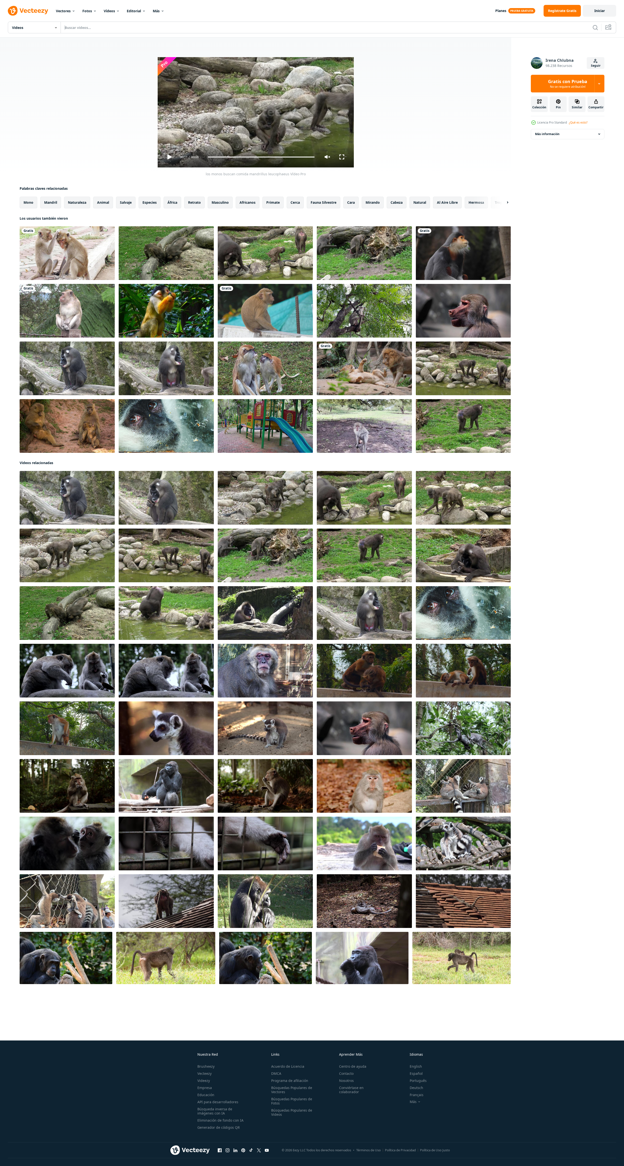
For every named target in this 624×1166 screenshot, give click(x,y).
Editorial (134, 11)
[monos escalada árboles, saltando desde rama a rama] (463, 728)
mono (28, 202)
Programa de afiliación (289, 1080)
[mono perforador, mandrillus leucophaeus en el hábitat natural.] (265, 613)
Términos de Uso (368, 1150)
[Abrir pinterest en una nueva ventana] (243, 1150)
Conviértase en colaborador (351, 1089)
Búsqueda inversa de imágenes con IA (214, 1111)
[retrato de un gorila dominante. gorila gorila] (265, 901)
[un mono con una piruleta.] (265, 311)
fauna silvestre (323, 202)
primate (273, 202)
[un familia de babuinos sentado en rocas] (67, 426)
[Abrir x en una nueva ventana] (259, 1150)
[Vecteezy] (28, 11)
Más (156, 11)
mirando (373, 202)
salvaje (126, 202)
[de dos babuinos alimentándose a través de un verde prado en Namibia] (461, 958)
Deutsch (416, 1087)
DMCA (276, 1073)
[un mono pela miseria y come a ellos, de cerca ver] (364, 786)
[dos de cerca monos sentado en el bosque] (67, 670)
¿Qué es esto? (578, 122)
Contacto (346, 1073)
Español (416, 1073)
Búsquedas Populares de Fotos (291, 1101)
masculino (220, 202)
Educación (205, 1094)
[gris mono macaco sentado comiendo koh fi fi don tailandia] (364, 843)
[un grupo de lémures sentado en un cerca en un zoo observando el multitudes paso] (67, 901)
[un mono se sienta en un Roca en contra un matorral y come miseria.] (67, 786)
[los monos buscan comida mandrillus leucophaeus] (265, 253)
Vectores (63, 11)
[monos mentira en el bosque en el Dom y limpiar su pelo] (67, 843)
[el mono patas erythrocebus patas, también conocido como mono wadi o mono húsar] (265, 368)
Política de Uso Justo (435, 1150)
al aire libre (447, 202)
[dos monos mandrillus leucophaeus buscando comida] (166, 253)
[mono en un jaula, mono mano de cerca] (166, 843)
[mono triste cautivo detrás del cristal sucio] (166, 426)
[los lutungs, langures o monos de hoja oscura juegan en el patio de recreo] (265, 426)
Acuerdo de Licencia (287, 1066)
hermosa (476, 202)
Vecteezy (204, 1073)
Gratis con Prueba (567, 83)
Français (416, 1094)
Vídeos (109, 11)
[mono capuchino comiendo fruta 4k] (166, 311)
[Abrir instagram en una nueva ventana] (227, 1150)
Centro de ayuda (352, 1066)
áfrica (172, 202)
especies (149, 202)
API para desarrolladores (217, 1102)
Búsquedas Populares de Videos (291, 1112)
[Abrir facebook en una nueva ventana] (220, 1150)
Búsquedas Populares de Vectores (291, 1089)
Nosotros (346, 1080)
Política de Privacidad (400, 1150)
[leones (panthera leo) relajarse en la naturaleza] (364, 368)
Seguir (595, 65)
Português (418, 1080)
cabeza (397, 202)
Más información (547, 134)
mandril (50, 202)
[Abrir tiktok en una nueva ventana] (251, 1150)
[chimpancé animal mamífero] (463, 311)
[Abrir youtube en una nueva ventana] (267, 1150)
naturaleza (77, 202)
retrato (194, 202)
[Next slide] (503, 202)
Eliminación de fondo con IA (220, 1120)
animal (103, 202)
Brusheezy (206, 1066)
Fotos (87, 11)
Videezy (203, 1080)
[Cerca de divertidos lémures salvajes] (166, 728)
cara (351, 202)
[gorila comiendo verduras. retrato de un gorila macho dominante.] (362, 958)
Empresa (204, 1087)
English (416, 1066)
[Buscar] (595, 27)
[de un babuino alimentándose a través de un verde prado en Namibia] (165, 958)
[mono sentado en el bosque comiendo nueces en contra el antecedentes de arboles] (265, 786)
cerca (295, 202)
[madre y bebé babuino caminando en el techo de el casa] (463, 901)
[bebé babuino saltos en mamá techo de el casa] (166, 901)
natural (419, 202)
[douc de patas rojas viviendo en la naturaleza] (463, 253)
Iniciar (599, 10)
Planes (500, 10)
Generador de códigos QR (218, 1127)
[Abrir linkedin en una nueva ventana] (235, 1150)
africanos (247, 202)
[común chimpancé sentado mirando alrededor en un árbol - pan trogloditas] (66, 958)
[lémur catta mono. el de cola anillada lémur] (463, 843)
